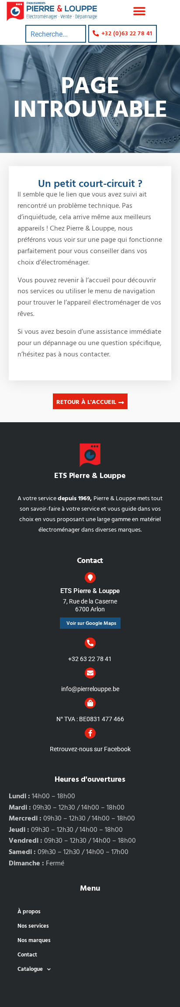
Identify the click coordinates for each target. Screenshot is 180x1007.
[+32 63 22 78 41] (90, 642)
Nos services (33, 926)
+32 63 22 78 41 (90, 658)
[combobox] (55, 34)
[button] (139, 11)
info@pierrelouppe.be (90, 688)
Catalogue (30, 969)
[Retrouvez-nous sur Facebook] (90, 733)
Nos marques (34, 940)
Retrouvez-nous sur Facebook (90, 749)
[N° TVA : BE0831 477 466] (90, 703)
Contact (27, 955)
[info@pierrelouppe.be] (90, 673)
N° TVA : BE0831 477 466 (90, 718)
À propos (29, 911)
